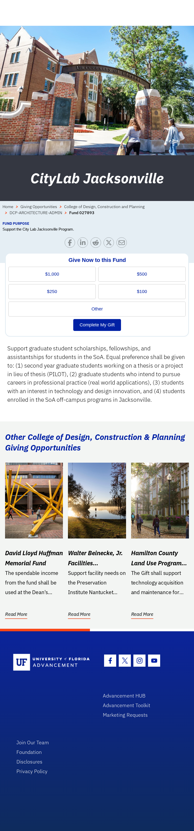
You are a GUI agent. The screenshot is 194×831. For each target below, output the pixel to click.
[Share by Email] (122, 243)
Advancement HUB (124, 695)
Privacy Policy (31, 771)
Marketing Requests (125, 714)
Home (8, 206)
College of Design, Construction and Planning (104, 206)
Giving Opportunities (38, 206)
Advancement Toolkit (126, 705)
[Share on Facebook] (71, 243)
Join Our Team (32, 742)
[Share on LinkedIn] (84, 243)
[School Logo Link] (52, 662)
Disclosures (29, 761)
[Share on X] (110, 243)
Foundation (29, 752)
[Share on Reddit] (96, 243)
